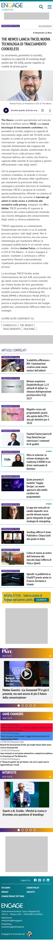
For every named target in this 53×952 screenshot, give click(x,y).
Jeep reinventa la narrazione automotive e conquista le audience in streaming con (26, 755)
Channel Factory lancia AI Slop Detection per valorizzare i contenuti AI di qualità (39, 439)
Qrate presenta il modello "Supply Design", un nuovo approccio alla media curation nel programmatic (37, 488)
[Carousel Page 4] (30, 705)
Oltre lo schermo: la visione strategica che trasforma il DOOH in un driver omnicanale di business (39, 461)
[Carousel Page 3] (26, 705)
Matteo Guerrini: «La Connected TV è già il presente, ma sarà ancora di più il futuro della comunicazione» (26, 693)
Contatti (31, 891)
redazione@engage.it (11, 920)
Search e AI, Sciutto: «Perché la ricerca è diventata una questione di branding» (24, 812)
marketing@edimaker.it (12, 926)
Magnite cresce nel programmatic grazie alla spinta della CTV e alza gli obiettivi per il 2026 (38, 416)
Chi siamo (5, 887)
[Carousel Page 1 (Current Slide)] (19, 705)
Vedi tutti (7, 656)
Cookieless (10, 325)
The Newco (26, 325)
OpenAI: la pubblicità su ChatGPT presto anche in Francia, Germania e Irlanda (39, 579)
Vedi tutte (7, 777)
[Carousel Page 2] (22, 705)
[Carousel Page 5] (34, 705)
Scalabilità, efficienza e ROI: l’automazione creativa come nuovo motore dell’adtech (38, 365)
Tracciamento (11, 329)
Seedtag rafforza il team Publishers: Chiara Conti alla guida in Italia (39, 535)
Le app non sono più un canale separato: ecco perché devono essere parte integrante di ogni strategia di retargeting (39, 514)
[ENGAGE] (12, 5)
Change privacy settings (12, 896)
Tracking (29, 329)
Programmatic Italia (10, 26)
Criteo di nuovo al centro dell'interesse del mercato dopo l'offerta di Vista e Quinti (39, 558)
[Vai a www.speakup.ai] (50, 110)
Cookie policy (33, 887)
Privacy (4, 891)
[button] (50, 7)
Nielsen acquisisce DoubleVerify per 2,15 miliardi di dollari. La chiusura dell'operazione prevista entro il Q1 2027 (39, 390)
